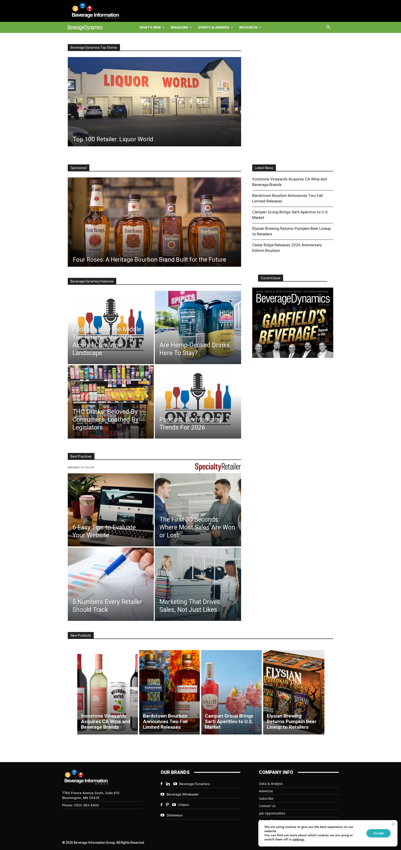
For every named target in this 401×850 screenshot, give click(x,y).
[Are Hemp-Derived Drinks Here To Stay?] (198, 327)
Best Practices (81, 456)
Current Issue (270, 278)
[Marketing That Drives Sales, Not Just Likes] (198, 584)
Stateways (175, 815)
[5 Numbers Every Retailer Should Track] (111, 584)
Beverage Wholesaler (183, 794)
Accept (378, 833)
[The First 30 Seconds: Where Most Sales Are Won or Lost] (198, 510)
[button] (328, 27)
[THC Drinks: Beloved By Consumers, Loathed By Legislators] (111, 402)
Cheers (183, 805)
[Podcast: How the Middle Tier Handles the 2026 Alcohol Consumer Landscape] (111, 327)
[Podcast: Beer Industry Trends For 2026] (198, 402)
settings (298, 839)
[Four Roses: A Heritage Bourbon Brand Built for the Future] (154, 222)
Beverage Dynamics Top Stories (94, 47)
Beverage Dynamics (194, 784)
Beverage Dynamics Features (92, 281)
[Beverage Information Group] (99, 10)
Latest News (264, 168)
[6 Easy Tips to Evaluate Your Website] (111, 510)
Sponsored (79, 168)
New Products (81, 635)
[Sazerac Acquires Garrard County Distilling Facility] (154, 101)
